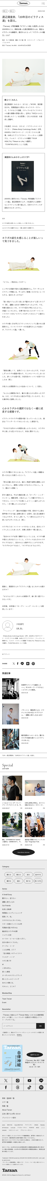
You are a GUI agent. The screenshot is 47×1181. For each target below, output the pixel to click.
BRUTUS (9, 1125)
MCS (37, 1127)
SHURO (4, 1130)
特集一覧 (5, 1106)
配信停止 (19, 1035)
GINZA (36, 1125)
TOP (3, 755)
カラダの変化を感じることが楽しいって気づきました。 (18, 223)
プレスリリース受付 (9, 1118)
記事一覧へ (19, 628)
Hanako (42, 1125)
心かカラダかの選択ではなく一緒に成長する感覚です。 (18, 228)
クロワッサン (28, 1125)
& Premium (5, 1127)
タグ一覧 (5, 1102)
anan (3, 1125)
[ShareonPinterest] (33, 663)
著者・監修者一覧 (8, 1098)
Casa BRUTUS (18, 1125)
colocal (13, 1127)
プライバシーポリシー (27, 1130)
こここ (43, 1127)
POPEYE (31, 1127)
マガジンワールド (13, 1130)
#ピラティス (6, 654)
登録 (40, 1026)
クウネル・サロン (22, 1127)
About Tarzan (7, 1110)
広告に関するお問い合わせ (11, 1114)
